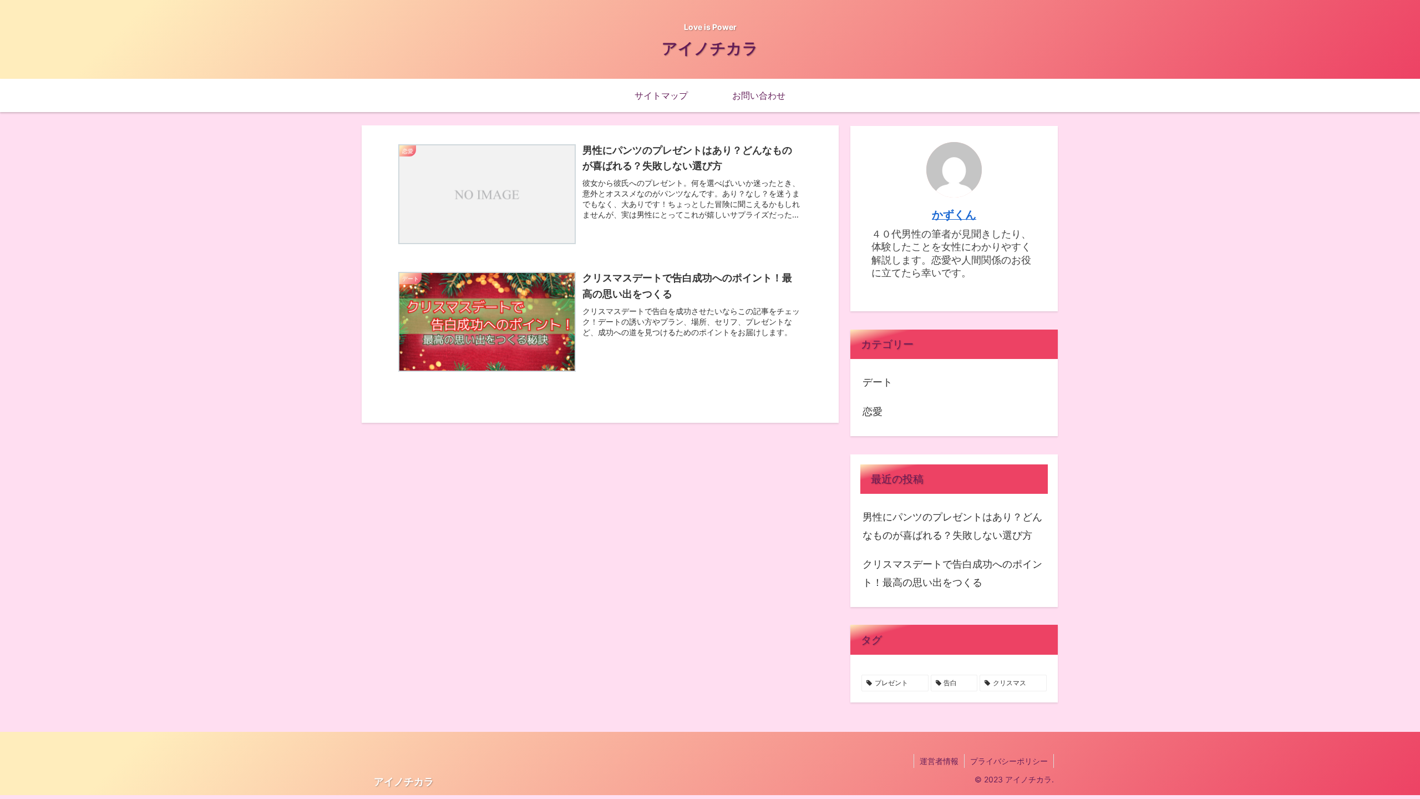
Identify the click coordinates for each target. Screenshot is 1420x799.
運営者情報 (939, 761)
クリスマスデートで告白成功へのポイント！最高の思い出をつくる (952, 573)
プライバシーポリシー (1009, 761)
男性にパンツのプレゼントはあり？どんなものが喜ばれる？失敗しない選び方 (952, 525)
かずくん (954, 214)
